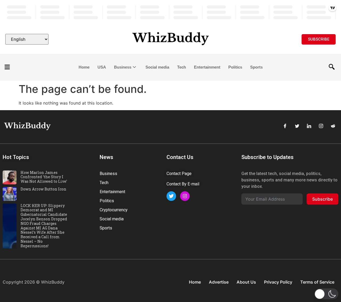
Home (84, 67)
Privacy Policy (278, 282)
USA (102, 67)
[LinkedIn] (309, 126)
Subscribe (322, 199)
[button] (7, 67)
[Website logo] (170, 39)
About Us (246, 282)
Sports (256, 67)
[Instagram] (321, 126)
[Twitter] (297, 126)
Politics (235, 67)
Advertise (219, 282)
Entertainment (207, 67)
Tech (181, 67)
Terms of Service (317, 282)
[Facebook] (285, 126)
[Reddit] (333, 126)
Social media (157, 67)
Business (122, 67)
